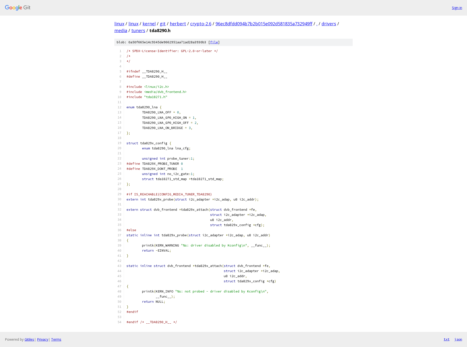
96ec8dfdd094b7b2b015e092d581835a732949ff (264, 24)
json (458, 339)
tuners (138, 30)
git (163, 24)
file (214, 42)
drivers (329, 24)
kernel (149, 24)
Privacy (42, 339)
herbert (178, 24)
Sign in (457, 7)
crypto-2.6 (200, 24)
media (120, 30)
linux (119, 24)
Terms (56, 339)
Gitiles (29, 339)
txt (446, 339)
